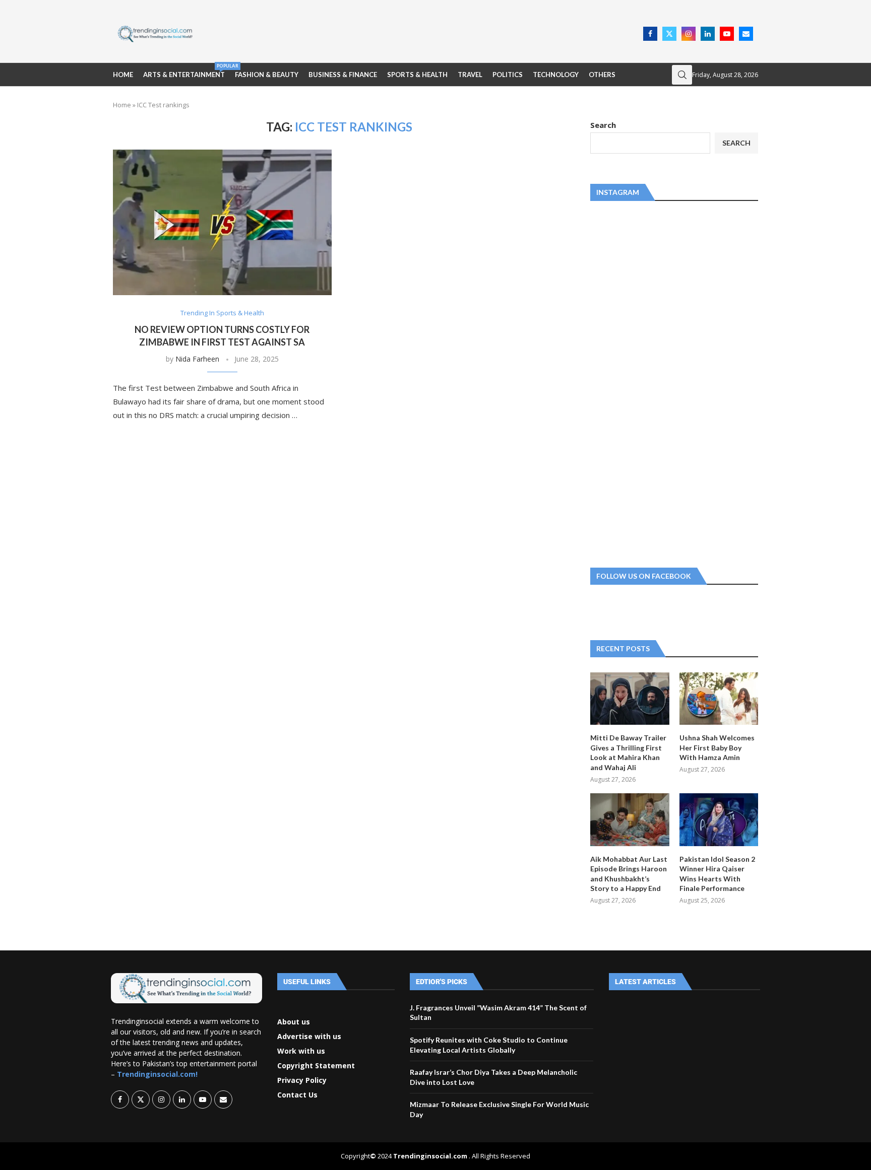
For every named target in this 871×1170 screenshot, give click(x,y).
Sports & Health (417, 75)
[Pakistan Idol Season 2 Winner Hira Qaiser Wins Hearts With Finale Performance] (718, 819)
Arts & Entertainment (184, 71)
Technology (556, 75)
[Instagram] (688, 34)
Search (603, 125)
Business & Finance (342, 75)
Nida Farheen (197, 359)
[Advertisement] (420, 32)
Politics (507, 75)
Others (602, 75)
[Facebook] (650, 34)
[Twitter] (669, 34)
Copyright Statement (316, 1065)
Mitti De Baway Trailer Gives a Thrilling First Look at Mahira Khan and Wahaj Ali (628, 752)
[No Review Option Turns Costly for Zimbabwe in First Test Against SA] (222, 222)
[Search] (682, 75)
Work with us (301, 1051)
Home (123, 75)
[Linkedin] (708, 34)
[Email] (746, 34)
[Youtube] (727, 34)
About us (293, 1021)
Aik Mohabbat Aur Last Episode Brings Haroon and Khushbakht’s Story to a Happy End (628, 874)
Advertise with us (309, 1036)
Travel (470, 75)
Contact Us (297, 1094)
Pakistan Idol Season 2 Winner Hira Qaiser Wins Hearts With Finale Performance (717, 874)
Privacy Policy (302, 1080)
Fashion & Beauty (266, 75)
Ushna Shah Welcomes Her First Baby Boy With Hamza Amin (717, 747)
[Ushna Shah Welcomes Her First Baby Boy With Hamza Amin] (718, 698)
